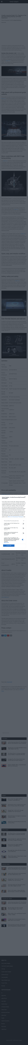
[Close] (25, 497)
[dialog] (14, 522)
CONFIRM (8, 545)
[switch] (23, 523)
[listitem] (14, 520)
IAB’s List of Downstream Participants (15, 516)
